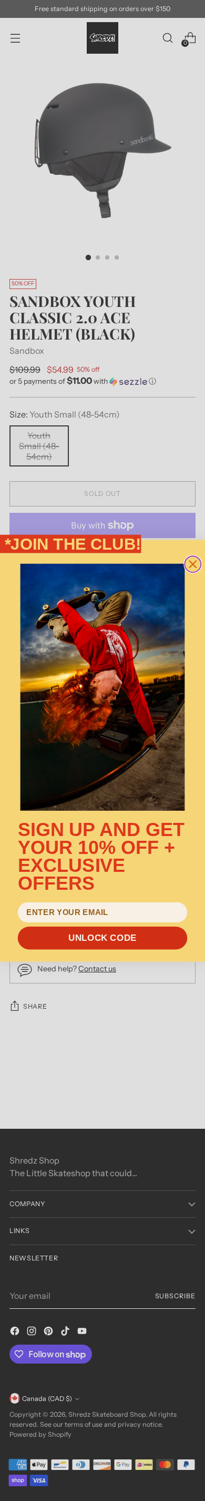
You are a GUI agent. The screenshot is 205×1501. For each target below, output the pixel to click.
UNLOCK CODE (102, 937)
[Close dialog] (192, 564)
